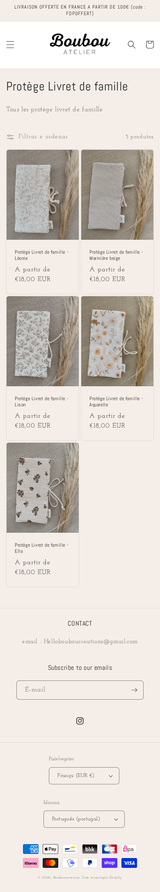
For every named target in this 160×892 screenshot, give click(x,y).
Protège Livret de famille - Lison (41, 402)
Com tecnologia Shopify (102, 877)
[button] (10, 45)
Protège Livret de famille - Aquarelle (116, 402)
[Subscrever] (134, 690)
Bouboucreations (66, 877)
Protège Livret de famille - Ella (41, 548)
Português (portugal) (76, 819)
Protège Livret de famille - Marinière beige (116, 255)
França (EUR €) (76, 775)
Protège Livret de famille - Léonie (41, 255)
